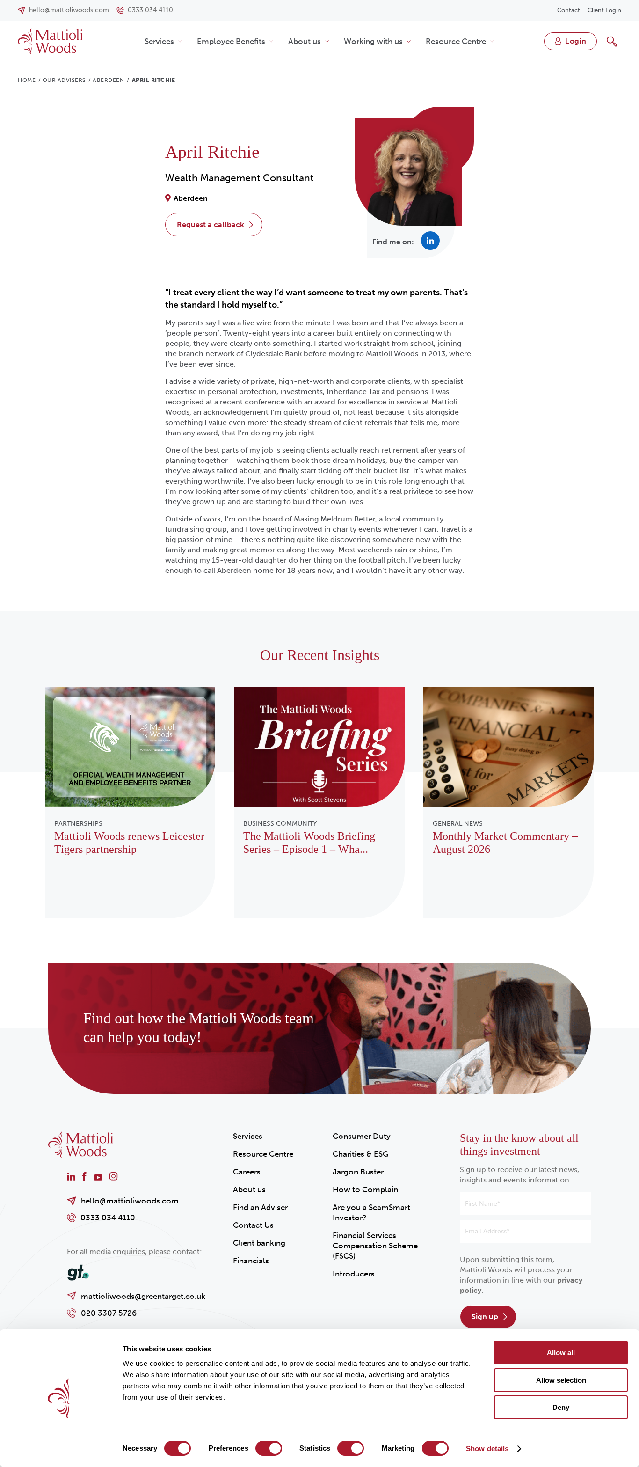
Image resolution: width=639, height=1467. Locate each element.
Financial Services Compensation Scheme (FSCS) (375, 1246)
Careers (247, 1171)
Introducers (354, 1273)
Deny (560, 1407)
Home (27, 80)
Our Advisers (64, 80)
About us (304, 41)
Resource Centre (456, 41)
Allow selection (561, 1380)
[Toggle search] (612, 41)
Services (159, 41)
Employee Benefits (231, 41)
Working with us (373, 41)
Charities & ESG (361, 1154)
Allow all (561, 1353)
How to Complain (365, 1189)
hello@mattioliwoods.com (130, 1200)
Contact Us (253, 1225)
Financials (251, 1260)
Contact (568, 10)
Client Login (604, 10)
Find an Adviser (260, 1207)
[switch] (268, 1448)
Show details (487, 1448)
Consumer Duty (362, 1136)
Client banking (259, 1242)
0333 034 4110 (107, 1217)
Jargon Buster (358, 1171)
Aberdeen (108, 80)
